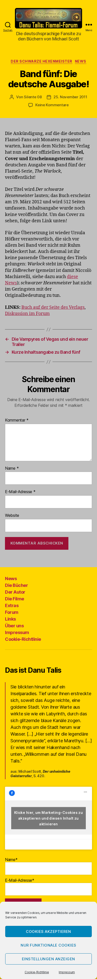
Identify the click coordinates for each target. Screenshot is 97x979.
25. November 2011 (70, 97)
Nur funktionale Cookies (48, 945)
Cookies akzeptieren (48, 931)
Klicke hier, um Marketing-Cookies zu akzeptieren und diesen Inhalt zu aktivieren (48, 818)
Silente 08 (33, 97)
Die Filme (14, 598)
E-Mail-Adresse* (19, 880)
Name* (11, 859)
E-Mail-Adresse (20, 492)
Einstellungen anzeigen (48, 959)
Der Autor (15, 592)
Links (10, 619)
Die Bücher (16, 585)
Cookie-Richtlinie (37, 972)
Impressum (67, 972)
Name (12, 468)
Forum (11, 612)
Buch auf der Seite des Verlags (53, 307)
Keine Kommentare (52, 105)
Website (12, 515)
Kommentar (17, 420)
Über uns (14, 625)
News (80, 61)
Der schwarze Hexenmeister (41, 61)
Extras (11, 605)
